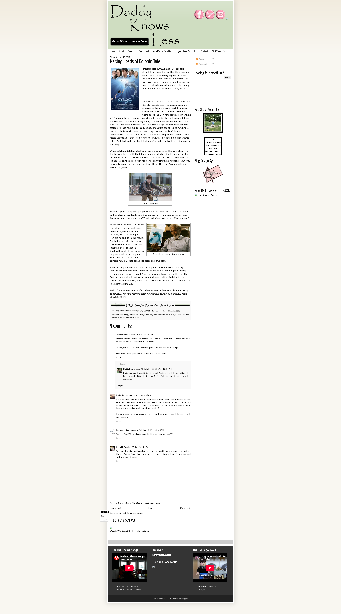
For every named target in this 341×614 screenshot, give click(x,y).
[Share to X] (174, 311)
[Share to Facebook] (176, 311)
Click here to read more (139, 531)
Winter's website (150, 273)
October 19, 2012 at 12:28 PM (141, 334)
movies (178, 314)
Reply (118, 357)
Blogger (184, 598)
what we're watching (130, 317)
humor (171, 314)
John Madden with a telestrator (135, 141)
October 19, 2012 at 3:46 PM (138, 395)
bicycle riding (122, 314)
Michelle (120, 395)
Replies (123, 364)
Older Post (185, 508)
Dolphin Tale (134, 314)
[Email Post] (164, 310)
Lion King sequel (168, 114)
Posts (201, 59)
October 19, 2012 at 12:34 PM (158, 369)
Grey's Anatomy (170, 121)
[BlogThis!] (171, 311)
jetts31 (119, 447)
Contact (204, 51)
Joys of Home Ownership (186, 51)
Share (103, 516)
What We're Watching (162, 51)
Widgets (105, 520)
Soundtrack (144, 51)
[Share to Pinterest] (179, 311)
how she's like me (161, 314)
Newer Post (116, 508)
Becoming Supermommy (127, 430)
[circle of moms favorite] (206, 195)
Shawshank (176, 254)
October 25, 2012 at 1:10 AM (137, 447)
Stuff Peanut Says (219, 51)
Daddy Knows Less (127, 310)
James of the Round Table (129, 589)
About (121, 51)
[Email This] (169, 311)
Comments (203, 64)
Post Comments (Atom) (132, 513)
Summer (131, 51)
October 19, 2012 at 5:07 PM (152, 430)
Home (112, 51)
